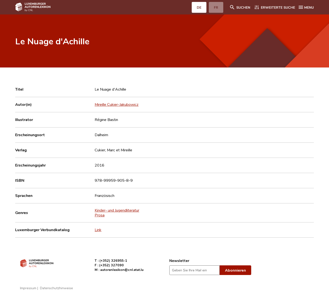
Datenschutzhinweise (56, 288)
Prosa (100, 215)
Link (98, 229)
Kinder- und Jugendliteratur (117, 210)
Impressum (28, 288)
